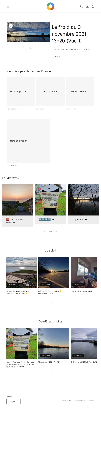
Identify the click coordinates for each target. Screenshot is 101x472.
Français (12, 401)
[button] (8, 6)
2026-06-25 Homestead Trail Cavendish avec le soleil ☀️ (17, 292)
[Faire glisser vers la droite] (35, 48)
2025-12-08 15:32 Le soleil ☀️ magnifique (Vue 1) (50, 292)
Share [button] (57, 56)
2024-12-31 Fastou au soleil (81, 291)
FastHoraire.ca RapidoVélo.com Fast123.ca (80, 401)
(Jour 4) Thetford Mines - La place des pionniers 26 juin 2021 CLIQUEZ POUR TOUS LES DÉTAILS (20, 364)
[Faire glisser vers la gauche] (23, 48)
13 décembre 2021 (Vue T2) (49, 362)
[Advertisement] (50, 441)
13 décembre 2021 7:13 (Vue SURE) (84, 362)
